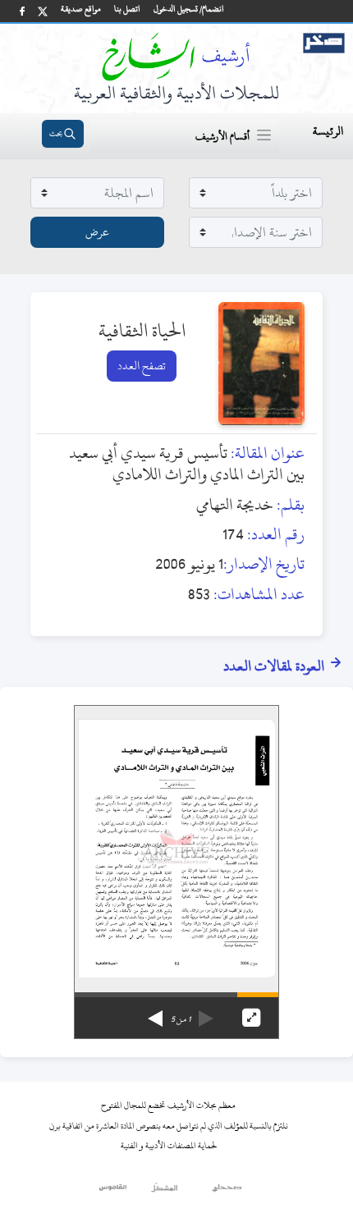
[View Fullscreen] (251, 1017)
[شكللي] (164, 1191)
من (180, 1019)
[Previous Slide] (206, 1013)
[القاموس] (114, 1191)
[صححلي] (227, 1191)
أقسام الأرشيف (222, 136)
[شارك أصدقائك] (22, 11)
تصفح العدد (141, 366)
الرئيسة (328, 131)
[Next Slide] (155, 1013)
